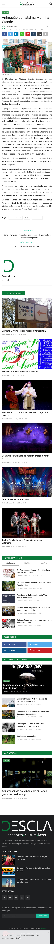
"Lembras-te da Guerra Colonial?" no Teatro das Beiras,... (32, 596)
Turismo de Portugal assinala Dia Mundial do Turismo (33, 869)
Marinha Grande (15, 218)
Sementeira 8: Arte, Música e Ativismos (20, 371)
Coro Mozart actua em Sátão (15, 499)
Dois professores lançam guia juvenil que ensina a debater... (34, 621)
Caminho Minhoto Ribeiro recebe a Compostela (24, 331)
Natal (27, 218)
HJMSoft (44, 928)
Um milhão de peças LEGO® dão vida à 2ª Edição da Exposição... (34, 712)
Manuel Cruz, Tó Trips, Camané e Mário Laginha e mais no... (25, 413)
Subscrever (42, 916)
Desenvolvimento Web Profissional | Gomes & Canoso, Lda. (32, 700)
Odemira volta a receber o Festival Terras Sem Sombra (34, 584)
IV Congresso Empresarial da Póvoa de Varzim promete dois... (33, 609)
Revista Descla (12, 27)
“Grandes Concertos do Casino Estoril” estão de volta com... (34, 880)
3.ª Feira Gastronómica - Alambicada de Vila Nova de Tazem (33, 571)
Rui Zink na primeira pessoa (27, 246)
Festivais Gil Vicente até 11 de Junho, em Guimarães (32, 858)
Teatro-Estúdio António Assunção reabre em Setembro (22, 541)
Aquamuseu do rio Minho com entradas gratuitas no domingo (24, 792)
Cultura (5, 12)
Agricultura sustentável (26, 736)
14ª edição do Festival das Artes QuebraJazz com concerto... (30, 725)
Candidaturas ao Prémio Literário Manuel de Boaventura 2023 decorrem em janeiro (27, 236)
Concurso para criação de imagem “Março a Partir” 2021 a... (25, 457)
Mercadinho (37, 218)
